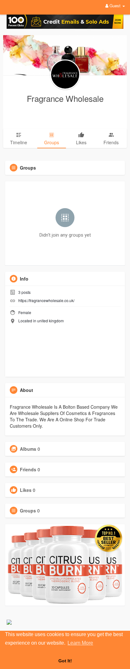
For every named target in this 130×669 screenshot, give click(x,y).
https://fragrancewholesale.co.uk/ (46, 300)
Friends (28, 469)
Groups (28, 510)
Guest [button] (115, 6)
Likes (26, 489)
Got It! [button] (65, 660)
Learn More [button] (80, 643)
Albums (28, 448)
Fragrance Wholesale (65, 98)
